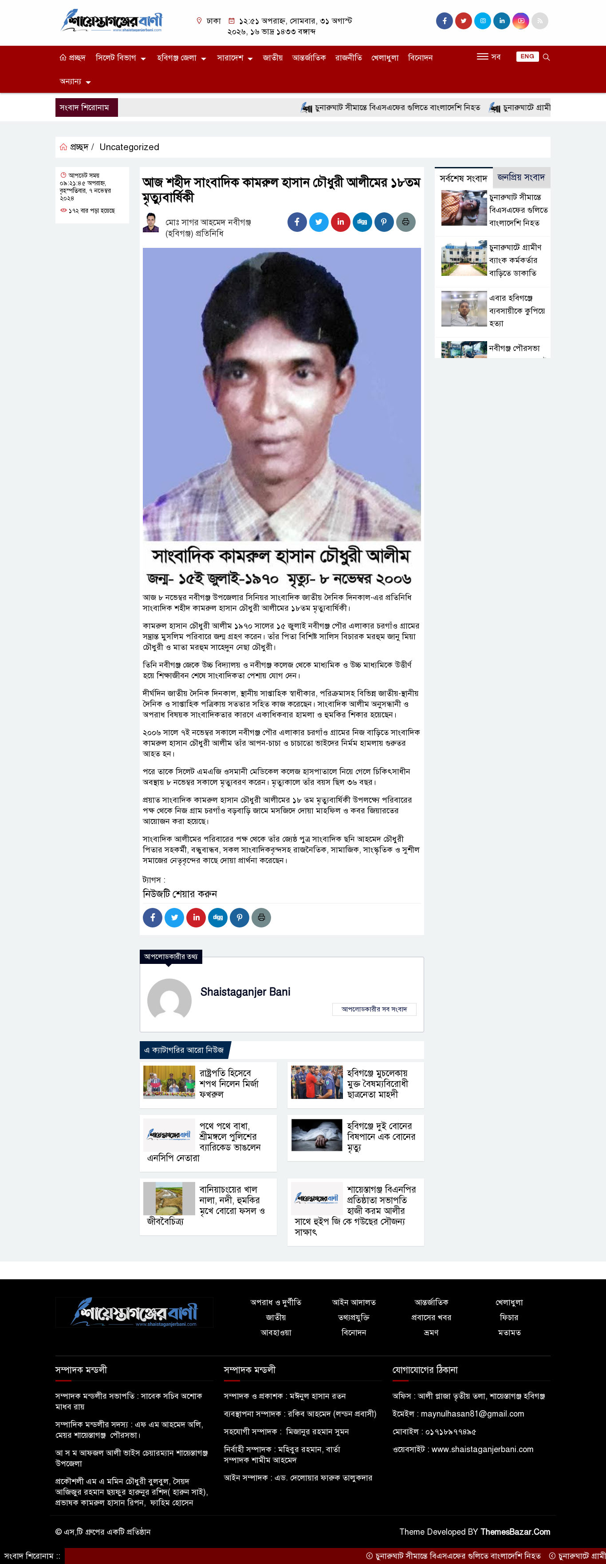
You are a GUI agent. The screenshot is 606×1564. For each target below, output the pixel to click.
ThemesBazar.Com (515, 1532)
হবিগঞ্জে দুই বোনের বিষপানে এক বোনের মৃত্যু (381, 1137)
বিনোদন (420, 58)
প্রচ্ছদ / (81, 147)
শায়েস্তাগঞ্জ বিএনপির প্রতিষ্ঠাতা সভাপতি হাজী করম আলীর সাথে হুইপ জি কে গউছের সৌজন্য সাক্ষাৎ (355, 1211)
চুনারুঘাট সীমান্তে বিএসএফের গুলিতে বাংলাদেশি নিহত (361, 107)
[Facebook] (297, 222)
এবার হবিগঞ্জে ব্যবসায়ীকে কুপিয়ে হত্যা (517, 311)
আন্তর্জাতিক (309, 58)
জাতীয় (273, 58)
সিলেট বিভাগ (116, 58)
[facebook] (444, 20)
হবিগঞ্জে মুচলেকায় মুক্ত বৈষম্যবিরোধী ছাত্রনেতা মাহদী (377, 1084)
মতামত (509, 1332)
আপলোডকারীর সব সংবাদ (374, 1009)
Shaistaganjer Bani (246, 992)
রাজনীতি (348, 58)
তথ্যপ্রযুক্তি (354, 1317)
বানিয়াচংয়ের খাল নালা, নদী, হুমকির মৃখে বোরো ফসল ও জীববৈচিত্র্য (206, 1205)
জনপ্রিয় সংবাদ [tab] (521, 177)
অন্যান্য (70, 81)
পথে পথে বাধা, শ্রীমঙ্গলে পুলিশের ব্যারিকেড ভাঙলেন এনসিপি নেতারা (204, 1142)
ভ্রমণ (431, 1332)
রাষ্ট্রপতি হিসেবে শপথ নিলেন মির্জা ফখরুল (229, 1084)
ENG (528, 56)
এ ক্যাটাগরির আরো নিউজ (184, 1050)
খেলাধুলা (385, 58)
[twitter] (463, 20)
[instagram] (482, 20)
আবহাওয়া (276, 1332)
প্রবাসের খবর (432, 1317)
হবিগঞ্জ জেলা (177, 58)
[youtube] (520, 20)
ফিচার (509, 1317)
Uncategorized (129, 147)
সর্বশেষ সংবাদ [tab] (464, 178)
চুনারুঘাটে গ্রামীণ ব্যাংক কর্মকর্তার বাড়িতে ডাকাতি (515, 260)
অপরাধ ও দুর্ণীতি (276, 1302)
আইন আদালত (354, 1302)
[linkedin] (501, 20)
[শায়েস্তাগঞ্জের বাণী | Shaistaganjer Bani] (113, 19)
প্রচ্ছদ (76, 58)
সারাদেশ (230, 58)
